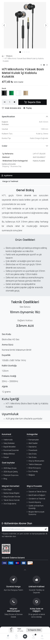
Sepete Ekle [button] (34, 102)
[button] (4, 25)
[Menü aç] (25, 636)
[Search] (16, 636)
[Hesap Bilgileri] (42, 636)
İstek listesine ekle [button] (13, 108)
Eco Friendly (33, 471)
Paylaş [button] (29, 108)
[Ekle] (14, 102)
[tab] (25, 181)
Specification (8, 116)
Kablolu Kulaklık (39, 161)
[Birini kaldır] (4, 102)
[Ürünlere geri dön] (44, 65)
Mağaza (9, 56)
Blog (5, 479)
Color (4, 145)
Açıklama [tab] (8, 175)
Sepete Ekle (35, 630)
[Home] (8, 636)
